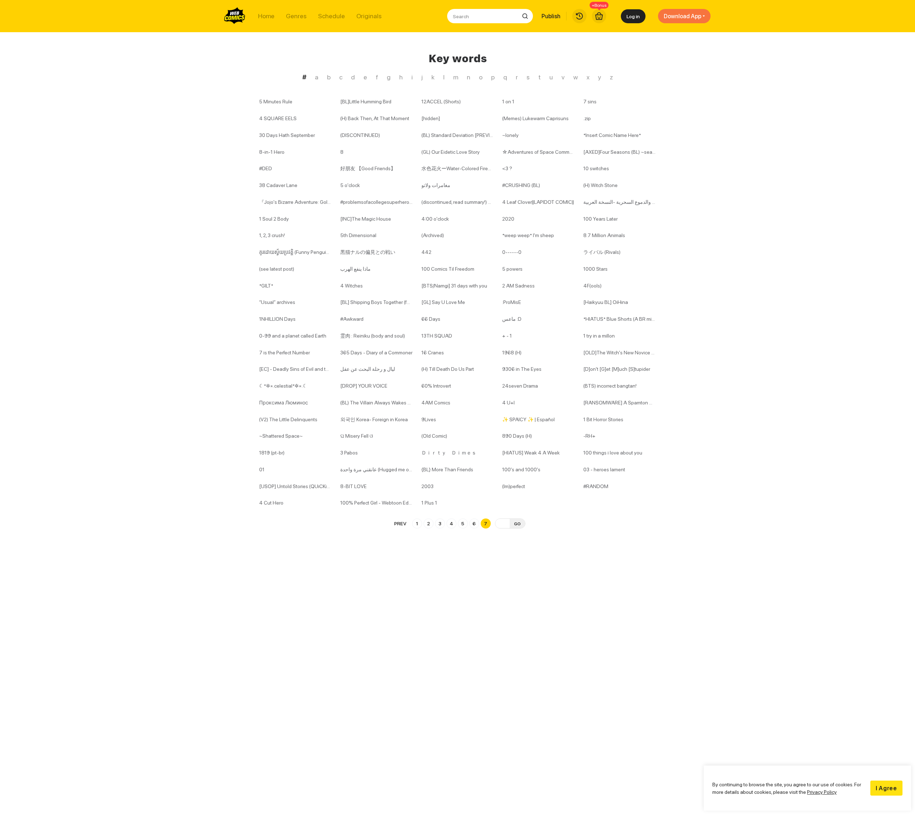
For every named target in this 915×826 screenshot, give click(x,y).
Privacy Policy (822, 792)
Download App (682, 16)
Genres (296, 16)
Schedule (331, 16)
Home (266, 16)
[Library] (579, 16)
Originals (369, 16)
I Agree (886, 788)
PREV (400, 523)
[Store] (599, 16)
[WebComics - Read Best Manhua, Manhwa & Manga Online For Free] (235, 16)
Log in (633, 16)
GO (517, 523)
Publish (550, 16)
